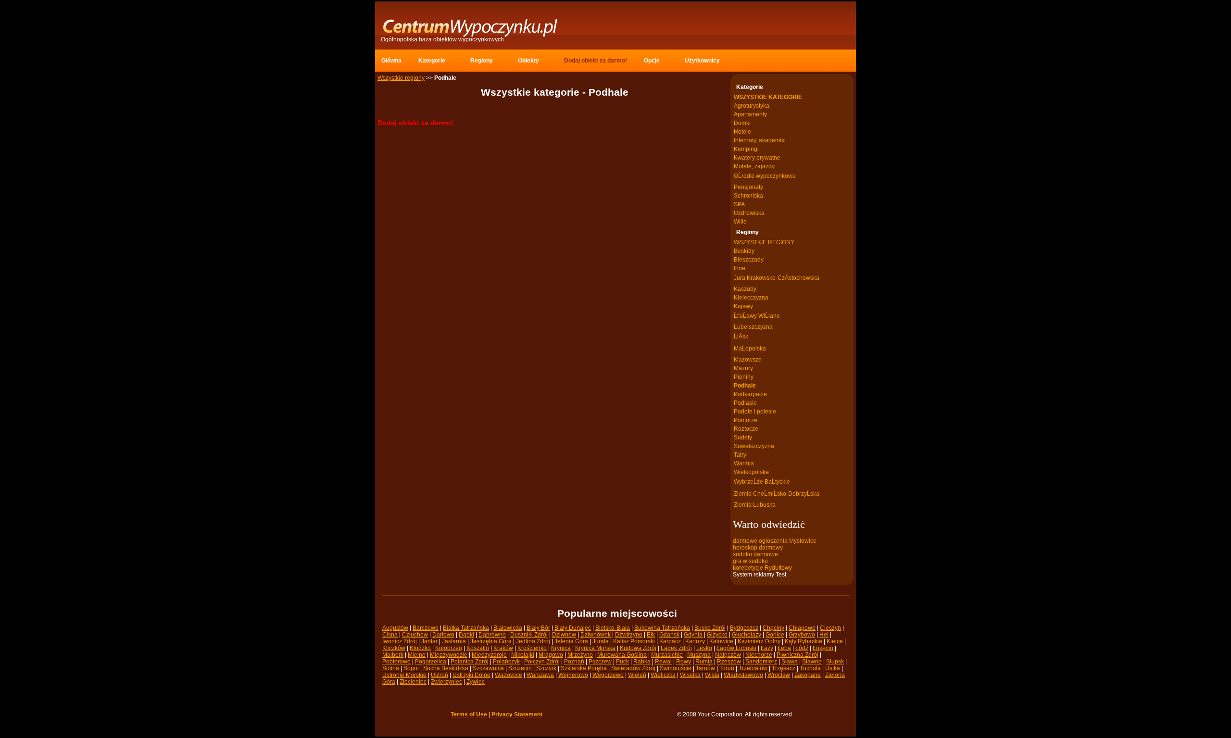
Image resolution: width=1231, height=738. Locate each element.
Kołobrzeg (448, 648)
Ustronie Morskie (404, 675)
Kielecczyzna (751, 297)
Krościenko (532, 648)
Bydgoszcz (744, 628)
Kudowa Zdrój (638, 648)
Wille (740, 221)
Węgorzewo (608, 675)
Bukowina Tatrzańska (662, 628)
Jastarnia (454, 641)
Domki (742, 123)
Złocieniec (413, 681)
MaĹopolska (750, 348)
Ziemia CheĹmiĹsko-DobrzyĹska (776, 493)
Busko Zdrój (710, 628)
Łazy (767, 648)
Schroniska (748, 195)
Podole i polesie (755, 411)
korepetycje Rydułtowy (762, 567)
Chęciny (773, 628)
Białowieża (507, 628)
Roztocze (746, 428)
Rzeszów (729, 661)
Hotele (742, 131)
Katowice (721, 641)
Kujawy (743, 306)
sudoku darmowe (755, 554)
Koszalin (477, 648)
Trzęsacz (783, 668)
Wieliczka (663, 675)
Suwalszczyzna (754, 446)
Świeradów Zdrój (633, 668)
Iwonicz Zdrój (399, 641)
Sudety (743, 437)
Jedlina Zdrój (533, 641)
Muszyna (699, 654)
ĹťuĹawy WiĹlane (757, 316)
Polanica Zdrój (470, 661)
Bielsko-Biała (612, 628)
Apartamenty (750, 114)
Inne (739, 268)
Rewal (663, 661)
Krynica (561, 648)
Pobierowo (396, 661)
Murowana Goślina (622, 654)
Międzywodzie (448, 654)
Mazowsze (748, 359)
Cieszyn (830, 628)
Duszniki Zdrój (529, 634)
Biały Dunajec (572, 628)
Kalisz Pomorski (634, 641)
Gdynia (693, 634)
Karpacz (670, 641)
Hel (824, 634)
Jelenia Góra (571, 641)
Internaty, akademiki (760, 140)
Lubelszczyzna (753, 327)
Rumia (704, 661)
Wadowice (508, 675)
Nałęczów (728, 654)
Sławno (812, 661)
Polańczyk (506, 661)
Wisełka (690, 675)
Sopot (411, 668)
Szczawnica (488, 668)
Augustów (395, 628)
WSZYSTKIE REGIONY (764, 242)
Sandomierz (761, 661)
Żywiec (475, 681)
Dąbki (466, 634)
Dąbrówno (492, 634)
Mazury (743, 368)
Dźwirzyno (628, 634)
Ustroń (439, 675)
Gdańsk (669, 634)
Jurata (600, 641)
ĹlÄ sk (741, 336)
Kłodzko (420, 648)
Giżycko (717, 634)
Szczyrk (546, 668)
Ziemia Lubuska (755, 504)
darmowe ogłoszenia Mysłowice (774, 541)
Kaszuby (745, 289)
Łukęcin (823, 648)
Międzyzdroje (489, 654)
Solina (390, 668)
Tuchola (810, 668)
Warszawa (540, 675)
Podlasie (745, 403)
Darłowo (443, 634)
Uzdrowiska (749, 213)
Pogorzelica (430, 661)
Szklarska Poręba (584, 668)
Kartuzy (695, 641)
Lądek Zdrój (676, 648)
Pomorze (745, 420)
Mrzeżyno (580, 654)
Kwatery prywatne (757, 157)
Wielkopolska (751, 472)
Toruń (726, 668)
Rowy (683, 661)
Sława (789, 661)
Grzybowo (802, 634)
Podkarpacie (750, 394)
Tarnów (705, 668)
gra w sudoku (750, 561)
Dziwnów (564, 634)
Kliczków (393, 648)
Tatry (740, 454)
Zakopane (807, 675)
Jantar (429, 641)
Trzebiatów (753, 668)
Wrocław (778, 675)
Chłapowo (802, 628)
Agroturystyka (751, 105)
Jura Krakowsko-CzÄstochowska (776, 278)
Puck (622, 661)
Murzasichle (667, 654)
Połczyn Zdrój (542, 661)
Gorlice (775, 634)
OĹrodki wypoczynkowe (765, 176)
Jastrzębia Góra (491, 641)
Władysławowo (743, 675)
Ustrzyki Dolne (471, 675)
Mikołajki (522, 654)
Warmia (744, 463)
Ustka (832, 668)
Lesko (704, 648)
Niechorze (758, 654)
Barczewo (426, 628)
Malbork (392, 654)
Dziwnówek (595, 634)
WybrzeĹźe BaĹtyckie (762, 481)
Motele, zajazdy (754, 166)
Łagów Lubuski (736, 648)
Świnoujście (675, 668)
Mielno (417, 654)
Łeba (784, 648)
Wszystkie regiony (401, 78)
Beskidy (744, 251)
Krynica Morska (595, 648)
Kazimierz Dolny (759, 641)
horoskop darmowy (758, 547)
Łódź (801, 648)
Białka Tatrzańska (466, 628)
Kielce (835, 641)
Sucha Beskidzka (445, 668)
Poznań (574, 661)
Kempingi (746, 149)
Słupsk (835, 661)
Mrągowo (551, 654)
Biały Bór (538, 628)
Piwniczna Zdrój (797, 654)
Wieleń (637, 675)
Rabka (642, 661)
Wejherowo (573, 675)
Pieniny (744, 377)
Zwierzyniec (446, 681)
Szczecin (520, 668)
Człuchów (415, 634)
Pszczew (600, 661)
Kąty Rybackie (803, 641)
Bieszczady (749, 259)
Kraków (503, 648)
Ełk (651, 634)
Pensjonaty (748, 187)
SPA (739, 204)
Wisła (712, 675)
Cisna (390, 634)
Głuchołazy (746, 634)
